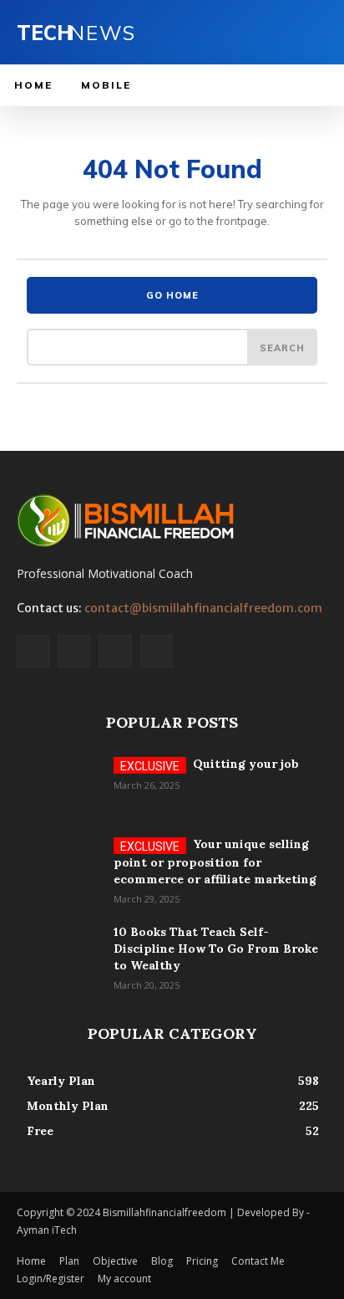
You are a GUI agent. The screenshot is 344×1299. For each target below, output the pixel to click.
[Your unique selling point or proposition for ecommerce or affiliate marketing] (58, 865)
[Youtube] (156, 651)
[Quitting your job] (58, 784)
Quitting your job (246, 763)
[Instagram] (74, 651)
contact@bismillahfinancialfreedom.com (203, 608)
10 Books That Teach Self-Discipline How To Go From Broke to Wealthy (216, 948)
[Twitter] (115, 651)
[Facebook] (33, 651)
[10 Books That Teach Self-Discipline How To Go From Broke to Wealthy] (58, 952)
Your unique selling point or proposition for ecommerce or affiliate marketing (215, 861)
